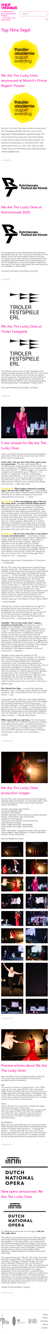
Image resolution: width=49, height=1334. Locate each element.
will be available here (10, 151)
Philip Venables (9, 6)
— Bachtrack (21, 555)
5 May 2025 (5, 279)
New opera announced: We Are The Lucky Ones (22, 1194)
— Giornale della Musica (25, 715)
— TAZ (10, 694)
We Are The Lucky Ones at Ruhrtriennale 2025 (21, 210)
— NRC (33, 529)
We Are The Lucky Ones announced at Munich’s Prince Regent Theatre (24, 80)
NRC (3, 1085)
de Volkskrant (6, 1122)
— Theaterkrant (7, 562)
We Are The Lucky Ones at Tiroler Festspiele (21, 329)
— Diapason (17, 650)
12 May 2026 (6, 160)
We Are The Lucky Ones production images (19, 790)
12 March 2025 (6, 1144)
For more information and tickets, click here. (19, 271)
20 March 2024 (6, 1293)
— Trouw (29, 497)
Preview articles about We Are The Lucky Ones (24, 1068)
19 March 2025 (6, 741)
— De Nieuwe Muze (24, 618)
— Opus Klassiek (8, 601)
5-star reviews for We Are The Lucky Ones (23, 446)
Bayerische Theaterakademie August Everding (20, 134)
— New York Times (22, 484)
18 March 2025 (6, 1018)
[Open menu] (46, 19)
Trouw (3, 1103)
